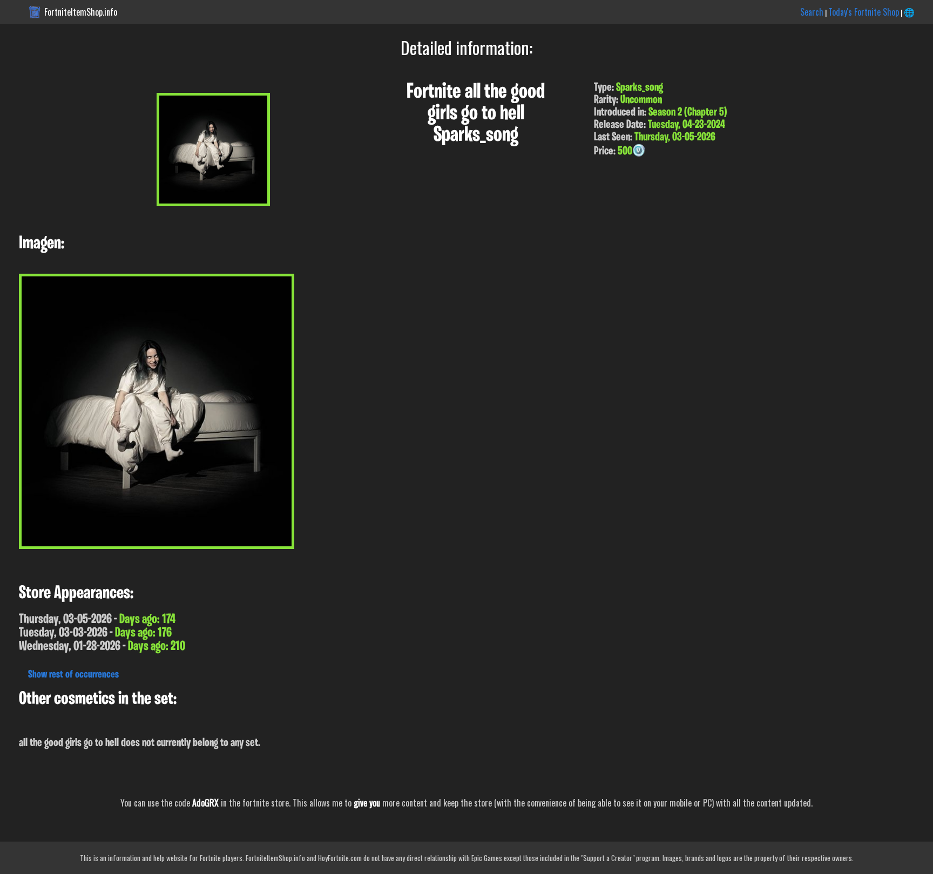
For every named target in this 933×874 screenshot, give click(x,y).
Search (811, 11)
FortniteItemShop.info (80, 11)
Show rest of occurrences (73, 674)
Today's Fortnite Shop (863, 11)
